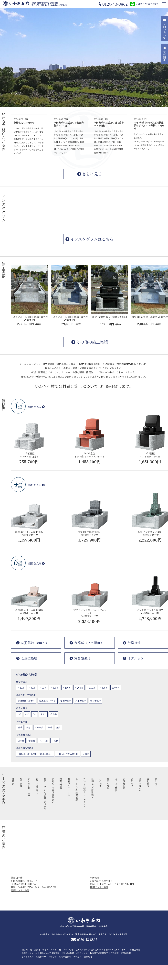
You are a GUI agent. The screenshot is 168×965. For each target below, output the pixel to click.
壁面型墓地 (65, 700)
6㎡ (34, 714)
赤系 (58, 727)
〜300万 (104, 687)
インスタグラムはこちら (91, 239)
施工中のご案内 (37, 786)
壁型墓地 (134, 642)
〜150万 (67, 687)
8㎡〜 (43, 714)
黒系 (20, 727)
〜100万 (55, 687)
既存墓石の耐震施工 (92, 788)
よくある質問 (116, 785)
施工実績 (21, 782)
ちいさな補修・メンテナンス (84, 793)
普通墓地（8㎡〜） (35, 642)
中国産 (31, 740)
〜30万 (32, 687)
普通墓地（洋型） (47, 700)
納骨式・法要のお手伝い (52, 790)
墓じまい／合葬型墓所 (76, 789)
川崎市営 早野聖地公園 (67, 753)
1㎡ (19, 714)
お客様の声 (124, 783)
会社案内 (156, 782)
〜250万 (91, 687)
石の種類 (100, 782)
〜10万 (21, 687)
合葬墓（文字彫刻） (89, 642)
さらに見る (91, 174)
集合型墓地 (82, 658)
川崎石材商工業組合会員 (97, 926)
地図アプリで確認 (20, 890)
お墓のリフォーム (68, 787)
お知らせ (132, 782)
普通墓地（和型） (26, 700)
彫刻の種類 (108, 783)
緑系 (50, 727)
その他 (53, 714)
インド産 (43, 740)
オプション (135, 658)
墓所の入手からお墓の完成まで (45, 794)
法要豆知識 (60, 783)
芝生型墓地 (29, 658)
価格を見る (35, 407)
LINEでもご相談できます (147, 3)
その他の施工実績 (91, 342)
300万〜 (116, 687)
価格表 (13, 781)
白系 (28, 727)
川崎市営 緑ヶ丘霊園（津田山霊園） (35, 753)
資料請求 (148, 782)
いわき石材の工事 (29, 787)
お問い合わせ (140, 785)
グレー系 (39, 727)
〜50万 (43, 687)
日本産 (21, 740)
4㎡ (27, 714)
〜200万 (79, 687)
